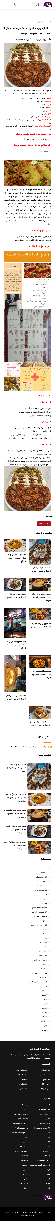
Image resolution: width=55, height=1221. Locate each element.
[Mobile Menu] (6, 5)
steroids (44, 969)
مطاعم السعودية (22, 1070)
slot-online (43, 955)
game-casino (42, 899)
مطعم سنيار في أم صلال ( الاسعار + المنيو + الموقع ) (40, 569)
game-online (42, 903)
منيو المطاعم (45, 1070)
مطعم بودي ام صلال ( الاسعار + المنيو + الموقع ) (16, 595)
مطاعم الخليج (23, 1084)
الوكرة (45, 1017)
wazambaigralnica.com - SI (37, 982)
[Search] (14, 5)
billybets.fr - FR (41, 877)
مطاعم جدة (24, 1079)
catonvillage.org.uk (40, 890)
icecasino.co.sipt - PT (39, 912)
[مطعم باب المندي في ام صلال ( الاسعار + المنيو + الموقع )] (39, 799)
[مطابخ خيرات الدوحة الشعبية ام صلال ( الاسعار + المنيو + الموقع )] (27, 65)
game (45, 894)
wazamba (43, 977)
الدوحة (44, 1003)
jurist (45, 920)
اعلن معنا (24, 1215)
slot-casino (43, 951)
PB (46, 938)
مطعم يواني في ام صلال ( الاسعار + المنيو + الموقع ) (40, 625)
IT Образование (40, 916)
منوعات (44, 1030)
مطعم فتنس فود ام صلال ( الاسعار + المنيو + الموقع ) (15, 697)
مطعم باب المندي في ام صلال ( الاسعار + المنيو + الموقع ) (16, 558)
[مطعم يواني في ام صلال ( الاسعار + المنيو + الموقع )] (39, 847)
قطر (46, 1025)
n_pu (45, 929)
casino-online (42, 885)
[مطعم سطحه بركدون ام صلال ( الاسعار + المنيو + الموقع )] (39, 815)
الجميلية (44, 995)
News (45, 934)
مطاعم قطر (24, 1088)
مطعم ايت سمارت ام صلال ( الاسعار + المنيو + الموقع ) (40, 723)
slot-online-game (40, 960)
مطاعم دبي (46, 1079)
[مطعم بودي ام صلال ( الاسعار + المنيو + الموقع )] (39, 831)
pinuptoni (43, 942)
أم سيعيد (44, 986)
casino (44, 881)
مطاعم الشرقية (23, 1075)
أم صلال (44, 990)
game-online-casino (39, 907)
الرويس (44, 1008)
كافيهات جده (45, 1088)
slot (45, 947)
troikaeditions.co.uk (39, 973)
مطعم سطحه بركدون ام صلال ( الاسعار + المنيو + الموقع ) (41, 597)
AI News (44, 872)
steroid (44, 964)
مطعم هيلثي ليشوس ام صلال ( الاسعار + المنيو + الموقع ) (41, 674)
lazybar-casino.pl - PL (39, 925)
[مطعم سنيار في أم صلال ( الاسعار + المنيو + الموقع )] (39, 776)
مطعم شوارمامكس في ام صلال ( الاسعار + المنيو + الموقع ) (16, 645)
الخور (45, 999)
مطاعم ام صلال (44, 523)
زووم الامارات (45, 1084)
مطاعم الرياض (45, 1075)
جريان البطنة (43, 1021)
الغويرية (44, 1012)
